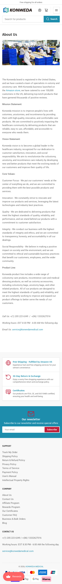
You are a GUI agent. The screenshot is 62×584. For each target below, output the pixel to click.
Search (53, 19)
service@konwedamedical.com (27, 329)
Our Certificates (10, 511)
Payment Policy (10, 472)
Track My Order (9, 452)
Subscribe (52, 429)
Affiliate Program (10, 503)
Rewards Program (11, 507)
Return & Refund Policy (13, 460)
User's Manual (9, 476)
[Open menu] (56, 10)
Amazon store (13, 90)
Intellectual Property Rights (15, 480)
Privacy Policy (9, 464)
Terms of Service (10, 468)
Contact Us (8, 499)
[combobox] (31, 19)
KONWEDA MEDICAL (34, 566)
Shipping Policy (10, 456)
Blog (4, 523)
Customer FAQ (9, 515)
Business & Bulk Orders (14, 519)
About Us (7, 495)
